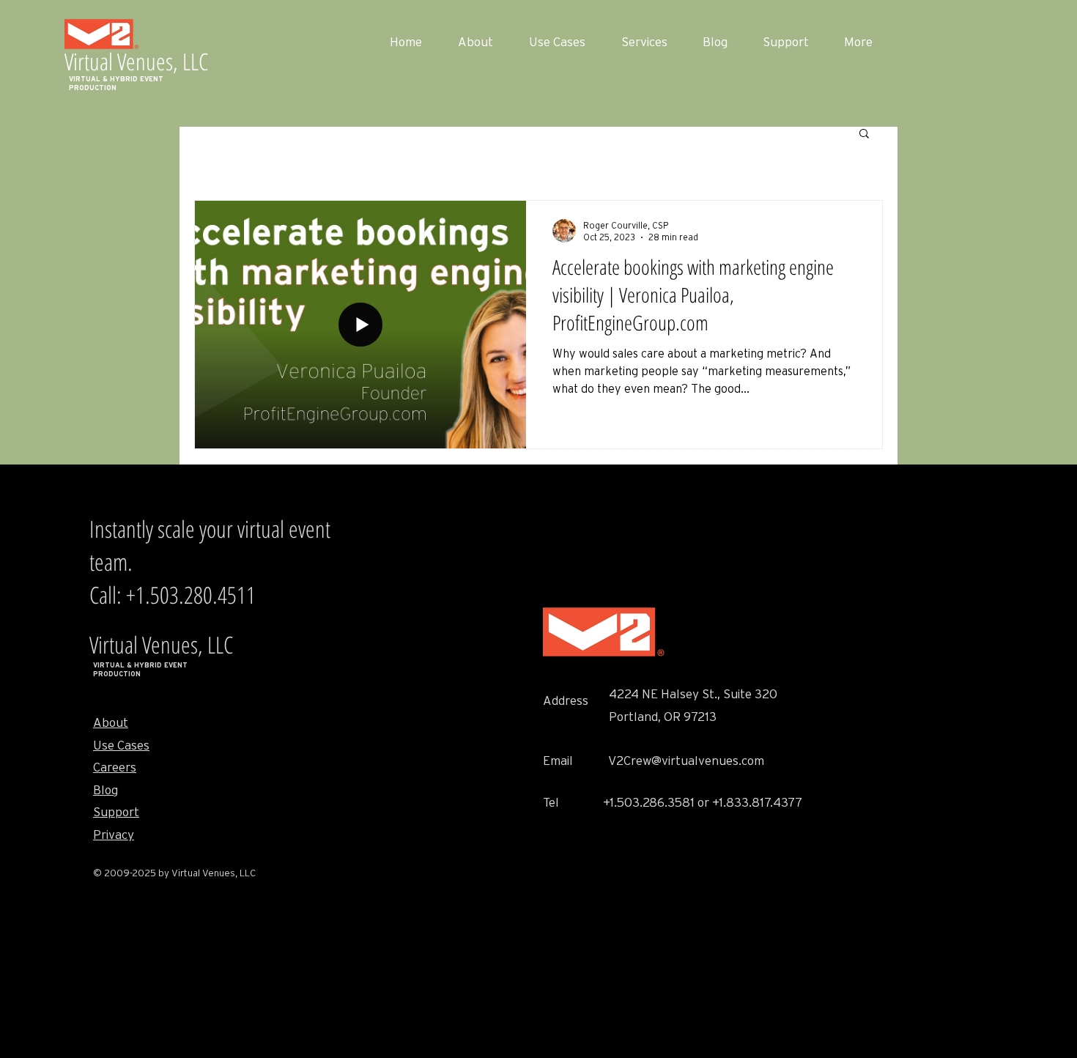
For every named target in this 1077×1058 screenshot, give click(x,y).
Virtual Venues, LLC (136, 61)
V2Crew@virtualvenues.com (686, 761)
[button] (864, 134)
